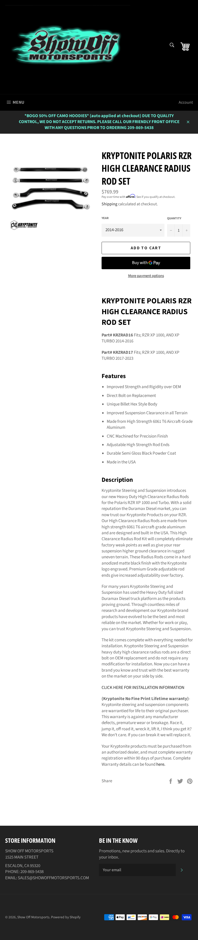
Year (105, 218)
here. (160, 764)
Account (186, 102)
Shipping (109, 204)
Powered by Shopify (65, 917)
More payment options (146, 276)
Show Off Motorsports (33, 917)
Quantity (174, 218)
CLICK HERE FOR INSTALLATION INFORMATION (143, 688)
